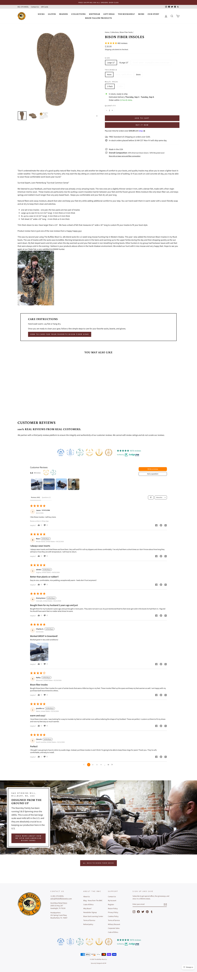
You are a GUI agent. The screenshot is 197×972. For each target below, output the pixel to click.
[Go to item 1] (36, 484)
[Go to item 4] (73, 484)
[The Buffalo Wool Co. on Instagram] (134, 911)
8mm (138, 74)
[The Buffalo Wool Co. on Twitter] (142, 911)
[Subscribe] (165, 904)
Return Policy (113, 908)
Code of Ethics (88, 904)
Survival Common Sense (57, 182)
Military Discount (114, 924)
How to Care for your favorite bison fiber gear (59, 334)
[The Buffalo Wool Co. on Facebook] (138, 911)
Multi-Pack (111, 82)
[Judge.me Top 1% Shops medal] (99, 452)
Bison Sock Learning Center (93, 916)
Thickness (111, 70)
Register (111, 904)
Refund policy (88, 924)
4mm (109, 74)
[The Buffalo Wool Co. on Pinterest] (147, 911)
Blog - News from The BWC (92, 900)
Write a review (153, 469)
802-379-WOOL (23, 7)
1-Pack (110, 86)
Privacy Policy (113, 912)
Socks (41, 14)
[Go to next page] (112, 764)
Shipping (108, 49)
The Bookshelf (126, 14)
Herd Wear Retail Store (58, 903)
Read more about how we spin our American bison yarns (28, 838)
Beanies (63, 14)
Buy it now (142, 125)
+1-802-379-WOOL (57, 896)
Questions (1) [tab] (46, 497)
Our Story (153, 14)
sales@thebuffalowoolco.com (61, 898)
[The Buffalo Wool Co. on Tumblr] (151, 911)
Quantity (110, 106)
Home (107, 32)
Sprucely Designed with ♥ (98, 963)
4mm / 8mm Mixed (124, 74)
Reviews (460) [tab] (35, 497)
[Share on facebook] (156, 525)
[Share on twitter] (165, 525)
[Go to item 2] (49, 484)
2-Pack (120, 86)
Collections (78, 14)
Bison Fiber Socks (126, 32)
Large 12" (111, 62)
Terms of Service (89, 920)
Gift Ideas (109, 14)
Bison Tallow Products (98, 18)
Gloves (52, 14)
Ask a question (152, 474)
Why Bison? (87, 908)
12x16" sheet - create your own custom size (151, 62)
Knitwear (94, 14)
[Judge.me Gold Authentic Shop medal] (89, 452)
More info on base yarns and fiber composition (124, 156)
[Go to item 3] (61, 484)
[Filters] (151, 497)
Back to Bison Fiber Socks (100, 863)
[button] (111, 43)
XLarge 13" (123, 62)
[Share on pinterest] (161, 525)
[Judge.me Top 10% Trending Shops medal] (108, 452)
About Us (86, 896)
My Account (112, 900)
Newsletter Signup (90, 912)
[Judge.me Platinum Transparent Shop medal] (80, 452)
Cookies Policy (113, 916)
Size (107, 58)
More (141, 14)
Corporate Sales (113, 928)
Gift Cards (44, 7)
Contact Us (35, 7)
